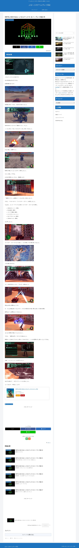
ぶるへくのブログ (62, 92)
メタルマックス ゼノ (9, 404)
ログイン (57, 111)
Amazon (17, 395)
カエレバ (20, 391)
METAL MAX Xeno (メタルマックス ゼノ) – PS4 (26, 389)
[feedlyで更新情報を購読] (27, 439)
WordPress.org (58, 120)
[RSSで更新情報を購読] (29, 439)
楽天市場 (22, 395)
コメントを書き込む (28, 534)
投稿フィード (58, 114)
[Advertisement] (28, 416)
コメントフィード (59, 117)
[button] (73, 33)
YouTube (57, 87)
